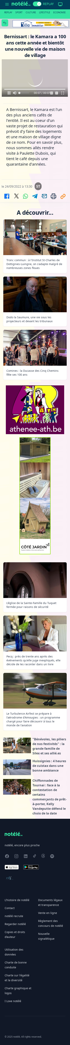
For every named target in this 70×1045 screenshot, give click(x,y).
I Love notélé (13, 1001)
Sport (19, 12)
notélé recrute (14, 916)
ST (38, 186)
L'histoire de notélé (17, 900)
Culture (31, 12)
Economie (59, 12)
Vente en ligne (47, 913)
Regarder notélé (15, 924)
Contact (10, 908)
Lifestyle (44, 12)
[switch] (37, 4)
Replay (8, 12)
